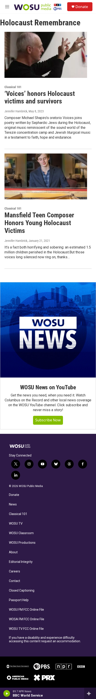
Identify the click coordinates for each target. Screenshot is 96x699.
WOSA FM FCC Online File (26, 619)
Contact (14, 581)
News (13, 504)
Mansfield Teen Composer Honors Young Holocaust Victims (39, 222)
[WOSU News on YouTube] (48, 330)
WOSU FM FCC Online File (26, 609)
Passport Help (19, 600)
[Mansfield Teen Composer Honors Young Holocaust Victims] (45, 176)
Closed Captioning (21, 590)
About (13, 552)
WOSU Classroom (21, 533)
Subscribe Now (48, 420)
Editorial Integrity (21, 562)
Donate (81, 7)
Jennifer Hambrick (15, 111)
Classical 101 (18, 514)
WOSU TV (16, 523)
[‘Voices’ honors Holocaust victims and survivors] (45, 55)
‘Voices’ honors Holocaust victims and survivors (39, 97)
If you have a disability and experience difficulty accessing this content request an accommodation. (45, 639)
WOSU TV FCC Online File (26, 628)
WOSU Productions (22, 542)
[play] (7, 693)
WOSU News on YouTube (48, 387)
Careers (14, 571)
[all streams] (90, 693)
